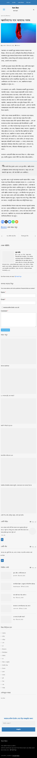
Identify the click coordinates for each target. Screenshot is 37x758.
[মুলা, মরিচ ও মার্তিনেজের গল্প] (6, 575)
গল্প (3, 646)
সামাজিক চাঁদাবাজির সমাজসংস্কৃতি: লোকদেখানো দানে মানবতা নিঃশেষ (16, 485)
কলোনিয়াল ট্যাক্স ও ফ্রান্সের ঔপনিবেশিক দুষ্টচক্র (24, 584)
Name (3, 292)
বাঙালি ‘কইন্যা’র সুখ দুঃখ (6, 425)
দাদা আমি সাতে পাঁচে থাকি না (19, 595)
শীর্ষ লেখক (28, 2)
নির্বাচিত (3, 655)
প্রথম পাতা (3, 15)
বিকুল (14, 597)
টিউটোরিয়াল (4, 652)
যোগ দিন (13, 2)
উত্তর (3, 555)
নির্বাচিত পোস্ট (5, 567)
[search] (33, 9)
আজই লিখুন (19, 276)
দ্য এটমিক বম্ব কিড (11, 236)
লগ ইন (8, 2)
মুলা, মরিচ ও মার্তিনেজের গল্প (19, 573)
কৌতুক (3, 639)
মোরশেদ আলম (15, 608)
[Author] (8, 257)
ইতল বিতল (15, 8)
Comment (4, 311)
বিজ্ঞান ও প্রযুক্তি (6, 662)
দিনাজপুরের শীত (24, 236)
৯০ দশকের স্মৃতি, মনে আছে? (7, 395)
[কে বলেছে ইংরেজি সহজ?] (6, 619)
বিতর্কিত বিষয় (5, 665)
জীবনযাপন (7, 15)
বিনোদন (3, 668)
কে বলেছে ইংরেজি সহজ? (19, 616)
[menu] (3, 9)
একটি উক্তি (4, 521)
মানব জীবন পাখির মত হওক (7, 455)
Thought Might (15, 755)
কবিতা (3, 636)
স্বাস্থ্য (3, 687)
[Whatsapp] (13, 221)
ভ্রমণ (3, 671)
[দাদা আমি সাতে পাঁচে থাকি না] (6, 597)
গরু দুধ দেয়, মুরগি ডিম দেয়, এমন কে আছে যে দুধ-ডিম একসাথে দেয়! (16, 552)
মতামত (3, 674)
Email (3, 299)
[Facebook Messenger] (9, 221)
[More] (16, 221)
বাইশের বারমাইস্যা (5, 366)
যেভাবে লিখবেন (21, 2)
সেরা (3, 684)
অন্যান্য (3, 633)
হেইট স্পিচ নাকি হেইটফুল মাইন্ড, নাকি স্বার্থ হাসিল (12, 515)
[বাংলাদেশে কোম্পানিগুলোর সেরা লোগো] (6, 608)
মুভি (3, 678)
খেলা (3, 642)
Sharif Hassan (16, 586)
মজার (2, 560)
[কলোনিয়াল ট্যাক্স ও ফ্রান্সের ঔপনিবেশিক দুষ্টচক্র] (6, 586)
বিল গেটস (3, 535)
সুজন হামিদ (4, 45)
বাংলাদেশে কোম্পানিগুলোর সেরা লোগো (21, 606)
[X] (6, 221)
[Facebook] (2, 221)
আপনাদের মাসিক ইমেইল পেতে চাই (11, 307)
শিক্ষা (3, 681)
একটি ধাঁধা (4, 546)
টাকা (2, 539)
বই (2, 658)
